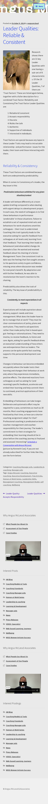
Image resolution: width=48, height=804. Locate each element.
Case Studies (11, 533)
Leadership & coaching (15, 602)
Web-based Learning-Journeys (18, 628)
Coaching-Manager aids (23, 467)
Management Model (31, 482)
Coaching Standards (14, 588)
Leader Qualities (34, 493)
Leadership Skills (29, 479)
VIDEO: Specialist (13, 624)
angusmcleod (33, 23)
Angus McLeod (13, 473)
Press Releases (12, 620)
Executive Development (21, 476)
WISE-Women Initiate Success (18, 637)
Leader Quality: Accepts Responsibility (13, 495)
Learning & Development (16, 606)
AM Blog (9, 579)
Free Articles (37, 476)
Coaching (24, 473)
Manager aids (17, 470)
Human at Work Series (12, 479)
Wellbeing (16, 485)
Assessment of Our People (17, 528)
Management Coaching (12, 482)
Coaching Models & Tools (16, 584)
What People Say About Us (17, 524)
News (8, 615)
